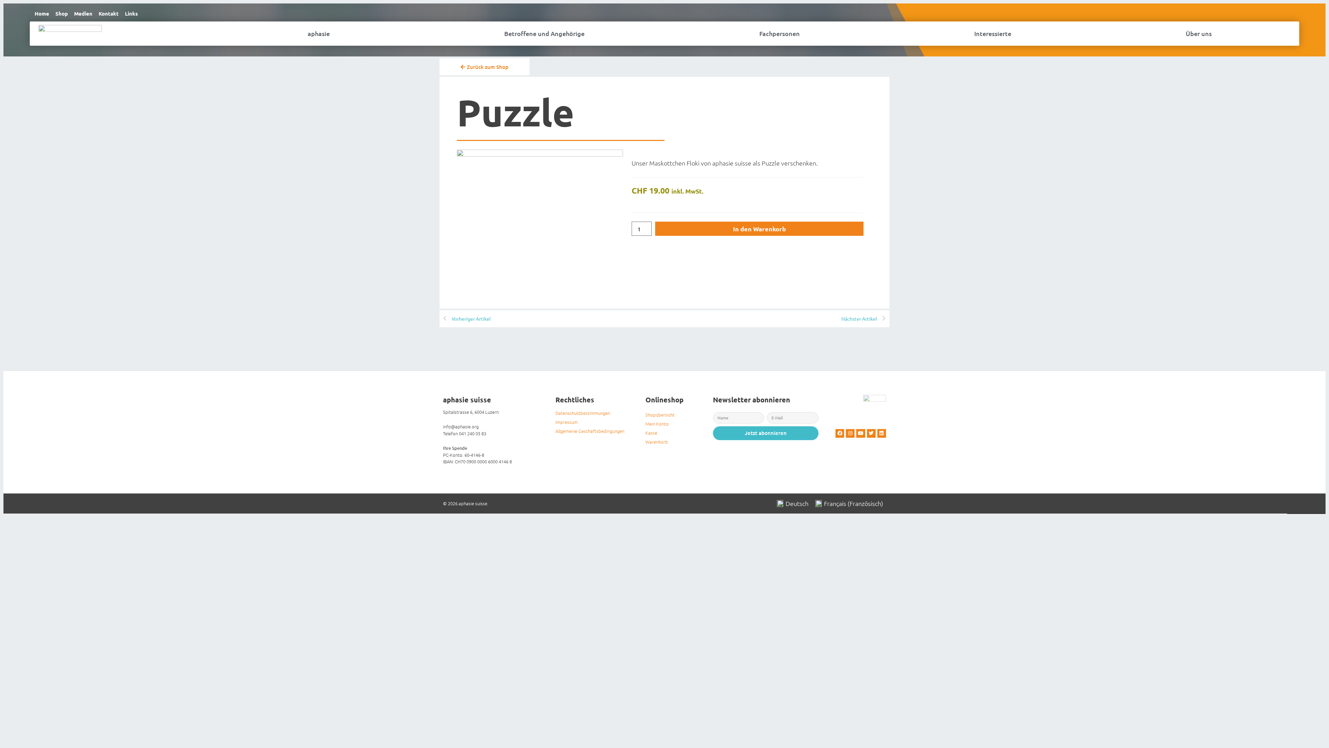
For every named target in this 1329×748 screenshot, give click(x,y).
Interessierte (992, 33)
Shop (61, 13)
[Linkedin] (881, 433)
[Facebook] (839, 433)
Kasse (651, 432)
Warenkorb (656, 441)
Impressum (566, 422)
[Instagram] (850, 433)
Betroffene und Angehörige (544, 33)
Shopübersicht (660, 414)
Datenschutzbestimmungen (582, 413)
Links (131, 13)
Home (42, 13)
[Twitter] (871, 433)
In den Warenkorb (759, 229)
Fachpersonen (779, 33)
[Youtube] (860, 433)
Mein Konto (657, 423)
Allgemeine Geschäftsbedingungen (589, 431)
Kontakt (109, 13)
